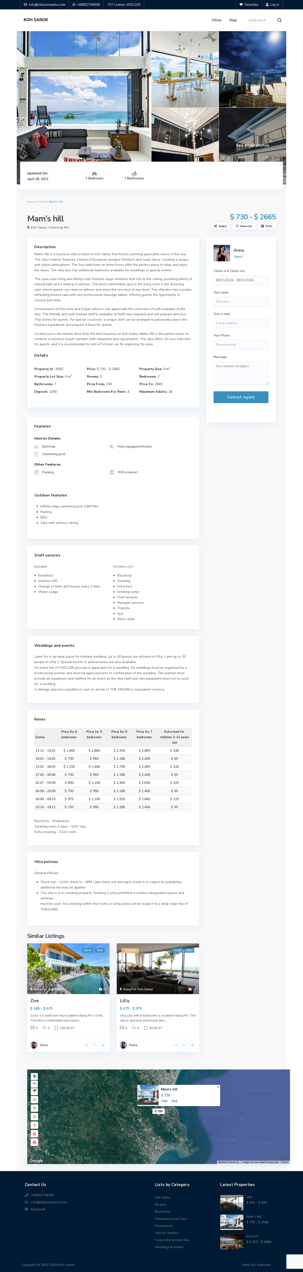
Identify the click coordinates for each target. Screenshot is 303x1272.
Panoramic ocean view (171, 1219)
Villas (217, 20)
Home (31, 202)
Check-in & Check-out (229, 271)
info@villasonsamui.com (49, 1202)
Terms (285, 1162)
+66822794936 (42, 1195)
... (81, 1020)
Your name (221, 292)
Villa (42, 202)
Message (220, 357)
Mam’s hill (169, 1089)
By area (160, 1205)
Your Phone (222, 335)
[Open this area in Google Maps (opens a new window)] (36, 1161)
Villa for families (166, 1233)
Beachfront (163, 1212)
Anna (44, 1045)
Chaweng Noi (59, 227)
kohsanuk (38, 1209)
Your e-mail (222, 314)
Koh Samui (39, 227)
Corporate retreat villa (172, 1240)
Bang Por (40, 989)
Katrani (252, 1236)
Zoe (34, 1000)
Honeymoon (164, 1226)
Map (233, 20)
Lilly (125, 1000)
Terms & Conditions (256, 1265)
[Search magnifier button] (279, 20)
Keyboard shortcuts (228, 1162)
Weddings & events (169, 1247)
